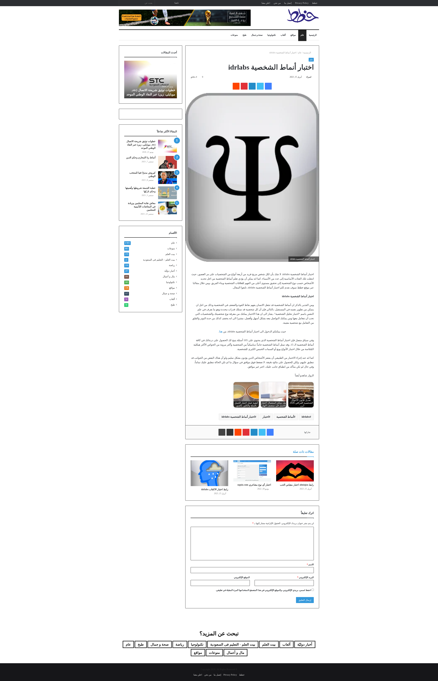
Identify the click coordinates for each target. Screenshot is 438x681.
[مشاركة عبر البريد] (230, 432)
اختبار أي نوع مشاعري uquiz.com (254, 485)
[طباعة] (221, 432)
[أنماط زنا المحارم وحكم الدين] (167, 162)
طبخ (244, 35)
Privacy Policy (302, 3)
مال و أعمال (169, 276)
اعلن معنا (266, 3)
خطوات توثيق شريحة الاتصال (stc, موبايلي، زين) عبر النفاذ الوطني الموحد (141, 144)
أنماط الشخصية (285, 416)
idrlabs (306, 416)
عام (302, 35)
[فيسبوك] (268, 86)
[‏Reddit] (236, 86)
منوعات (234, 35)
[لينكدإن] (252, 86)
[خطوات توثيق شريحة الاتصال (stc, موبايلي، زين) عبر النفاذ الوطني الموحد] (167, 146)
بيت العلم (170, 254)
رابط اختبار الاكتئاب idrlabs (214, 489)
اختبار (265, 416)
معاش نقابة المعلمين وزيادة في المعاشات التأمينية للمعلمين (142, 206)
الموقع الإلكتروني (242, 577)
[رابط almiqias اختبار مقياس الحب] (295, 470)
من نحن (277, 3)
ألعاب (283, 35)
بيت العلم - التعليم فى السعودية (232, 644)
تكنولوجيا (271, 35)
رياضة (172, 265)
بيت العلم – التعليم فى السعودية (159, 259)
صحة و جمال (257, 35)
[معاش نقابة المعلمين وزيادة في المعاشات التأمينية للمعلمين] (167, 208)
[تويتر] (260, 86)
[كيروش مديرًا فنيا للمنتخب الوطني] (167, 177)
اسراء (308, 77)
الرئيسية (313, 35)
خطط (314, 3)
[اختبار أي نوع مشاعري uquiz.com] (252, 470)
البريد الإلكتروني (305, 577)
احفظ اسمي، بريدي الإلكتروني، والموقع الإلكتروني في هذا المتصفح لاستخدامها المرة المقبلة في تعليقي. (263, 590)
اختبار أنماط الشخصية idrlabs (238, 416)
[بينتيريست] (244, 86)
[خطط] (303, 15)
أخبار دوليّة (169, 271)
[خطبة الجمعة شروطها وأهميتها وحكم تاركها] (167, 192)
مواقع (293, 35)
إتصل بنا (288, 3)
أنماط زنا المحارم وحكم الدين (141, 157)
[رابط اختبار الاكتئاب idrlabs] (209, 473)
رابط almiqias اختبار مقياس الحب (297, 485)
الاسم (310, 564)
